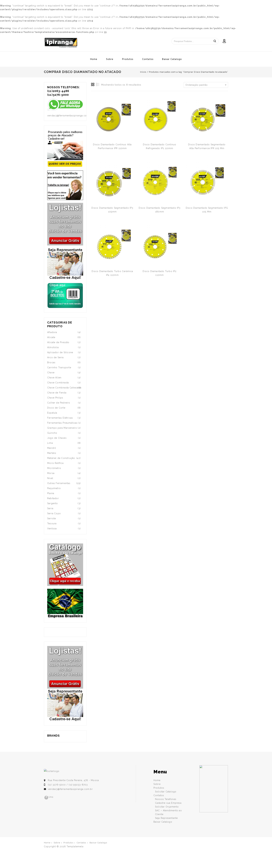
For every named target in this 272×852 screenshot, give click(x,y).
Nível (50, 478)
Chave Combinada (58, 382)
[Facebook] (46, 797)
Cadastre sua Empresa (168, 803)
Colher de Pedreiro (58, 402)
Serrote (51, 518)
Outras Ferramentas (59, 483)
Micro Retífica (55, 463)
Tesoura (52, 523)
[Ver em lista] (97, 84)
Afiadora (52, 332)
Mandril (51, 448)
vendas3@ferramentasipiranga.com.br (70, 789)
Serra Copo (54, 513)
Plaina (50, 493)
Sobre (109, 59)
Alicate (51, 337)
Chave (50, 372)
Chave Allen (54, 377)
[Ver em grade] (93, 84)
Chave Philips (55, 397)
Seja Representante (166, 818)
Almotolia (53, 347)
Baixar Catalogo (172, 59)
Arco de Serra (55, 357)
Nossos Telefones (165, 799)
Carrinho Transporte (59, 367)
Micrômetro (54, 468)
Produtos (127, 59)
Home (93, 59)
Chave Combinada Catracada (64, 387)
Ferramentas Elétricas (60, 418)
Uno (51, 797)
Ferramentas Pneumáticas (62, 423)
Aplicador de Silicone (60, 352)
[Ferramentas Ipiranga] (61, 43)
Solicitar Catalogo (165, 791)
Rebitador (53, 498)
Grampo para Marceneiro (62, 428)
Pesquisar (215, 41)
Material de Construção (61, 458)
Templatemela (75, 846)
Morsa (50, 473)
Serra (50, 508)
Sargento (52, 503)
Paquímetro (54, 488)
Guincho (52, 433)
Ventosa (52, 528)
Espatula (52, 413)
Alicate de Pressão (58, 342)
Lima (50, 443)
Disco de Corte (56, 408)
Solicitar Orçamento (167, 806)
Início (143, 72)
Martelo (51, 453)
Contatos (148, 59)
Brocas (51, 362)
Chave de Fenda (56, 392)
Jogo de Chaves (57, 438)
